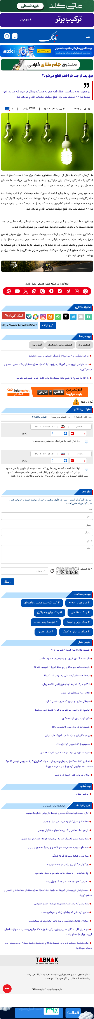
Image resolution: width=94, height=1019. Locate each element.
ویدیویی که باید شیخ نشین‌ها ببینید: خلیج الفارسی (61, 904)
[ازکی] (47, 51)
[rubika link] (85, 291)
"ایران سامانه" (39, 989)
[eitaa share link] (50, 317)
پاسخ (24, 433)
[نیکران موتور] (47, 266)
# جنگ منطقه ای (80, 612)
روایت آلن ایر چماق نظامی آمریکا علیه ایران (67, 736)
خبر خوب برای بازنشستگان (76, 719)
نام (90, 509)
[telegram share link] (73, 317)
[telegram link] (68, 291)
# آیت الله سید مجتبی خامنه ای (42, 603)
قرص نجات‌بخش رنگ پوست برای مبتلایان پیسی (63, 830)
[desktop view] (14, 36)
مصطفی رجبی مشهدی (60, 345)
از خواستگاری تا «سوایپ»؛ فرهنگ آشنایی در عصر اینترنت (59, 356)
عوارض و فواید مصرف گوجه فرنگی (70, 856)
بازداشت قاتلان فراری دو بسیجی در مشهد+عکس (65, 659)
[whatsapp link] (77, 291)
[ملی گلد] (47, 6)
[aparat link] (8, 291)
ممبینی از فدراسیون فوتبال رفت (73, 744)
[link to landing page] (48, 36)
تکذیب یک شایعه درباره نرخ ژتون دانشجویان (66, 684)
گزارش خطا (87, 402)
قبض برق (37, 345)
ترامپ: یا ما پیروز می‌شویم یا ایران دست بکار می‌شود (62, 710)
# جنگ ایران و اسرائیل (49, 612)
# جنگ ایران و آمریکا (78, 622)
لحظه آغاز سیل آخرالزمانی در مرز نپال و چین (66, 822)
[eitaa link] (34, 291)
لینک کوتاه (16, 315)
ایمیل (89, 525)
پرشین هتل (82, 794)
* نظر (89, 542)
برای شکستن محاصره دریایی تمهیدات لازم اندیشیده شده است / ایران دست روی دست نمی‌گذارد (48, 945)
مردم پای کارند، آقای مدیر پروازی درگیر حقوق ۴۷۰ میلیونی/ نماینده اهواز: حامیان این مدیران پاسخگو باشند (48, 932)
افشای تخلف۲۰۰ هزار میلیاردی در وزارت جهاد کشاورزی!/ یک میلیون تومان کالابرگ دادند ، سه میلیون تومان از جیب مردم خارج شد (49, 764)
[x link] (25, 291)
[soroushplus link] (51, 291)
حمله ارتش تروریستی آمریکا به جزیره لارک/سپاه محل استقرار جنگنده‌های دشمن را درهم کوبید (47, 367)
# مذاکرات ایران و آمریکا (76, 632)
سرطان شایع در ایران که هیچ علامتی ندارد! (67, 702)
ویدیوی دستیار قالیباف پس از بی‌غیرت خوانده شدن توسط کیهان (55, 839)
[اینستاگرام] (42, 316)
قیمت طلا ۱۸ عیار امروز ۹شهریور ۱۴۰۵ (70, 650)
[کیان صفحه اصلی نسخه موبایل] (47, 1013)
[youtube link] (17, 291)
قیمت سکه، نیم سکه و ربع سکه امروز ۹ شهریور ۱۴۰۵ (62, 667)
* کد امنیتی (86, 569)
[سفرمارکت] (47, 392)
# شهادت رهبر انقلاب (45, 622)
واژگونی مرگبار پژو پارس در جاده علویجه (68, 865)
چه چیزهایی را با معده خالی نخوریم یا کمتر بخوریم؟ (62, 873)
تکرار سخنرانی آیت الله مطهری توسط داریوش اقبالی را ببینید (57, 813)
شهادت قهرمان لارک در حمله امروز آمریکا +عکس (65, 753)
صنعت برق (84, 345)
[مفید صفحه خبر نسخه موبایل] (47, 20)
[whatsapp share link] (58, 317)
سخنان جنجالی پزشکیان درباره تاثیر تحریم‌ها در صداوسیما (59, 921)
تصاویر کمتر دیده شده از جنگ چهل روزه (67, 882)
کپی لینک (48, 325)
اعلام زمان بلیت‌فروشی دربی (75, 693)
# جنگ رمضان (46, 632)
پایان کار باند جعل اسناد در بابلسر (72, 775)
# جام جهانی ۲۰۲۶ (79, 603)
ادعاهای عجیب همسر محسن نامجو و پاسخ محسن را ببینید (58, 848)
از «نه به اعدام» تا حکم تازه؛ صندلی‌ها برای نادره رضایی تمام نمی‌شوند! (52, 378)
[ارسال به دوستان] (81, 317)
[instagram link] (42, 291)
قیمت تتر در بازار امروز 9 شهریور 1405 (70, 727)
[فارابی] (47, 64)
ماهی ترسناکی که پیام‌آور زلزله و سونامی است (65, 913)
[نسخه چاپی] (88, 317)
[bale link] (60, 291)
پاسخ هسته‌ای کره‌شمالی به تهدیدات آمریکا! (67, 676)
